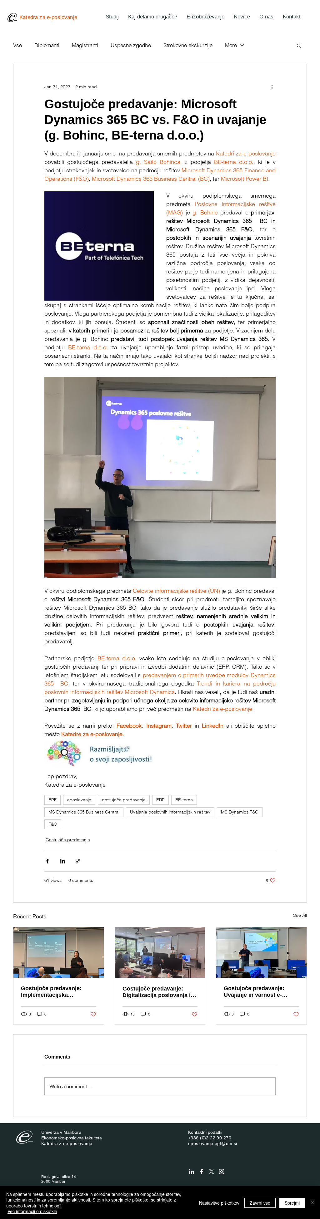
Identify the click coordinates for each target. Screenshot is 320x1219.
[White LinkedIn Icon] (191, 1171)
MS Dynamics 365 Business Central (83, 812)
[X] (211, 1171)
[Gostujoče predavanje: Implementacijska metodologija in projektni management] (58, 952)
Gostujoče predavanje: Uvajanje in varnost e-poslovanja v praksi (254, 991)
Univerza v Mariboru (61, 1132)
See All (300, 915)
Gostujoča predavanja (68, 840)
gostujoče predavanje (124, 800)
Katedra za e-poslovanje (66, 1143)
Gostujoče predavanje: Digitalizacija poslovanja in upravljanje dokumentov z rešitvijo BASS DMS (158, 992)
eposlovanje (79, 800)
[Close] (312, 1202)
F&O (52, 824)
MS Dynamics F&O (239, 812)
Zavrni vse (260, 1203)
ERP (160, 800)
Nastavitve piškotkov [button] (219, 1203)
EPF (52, 800)
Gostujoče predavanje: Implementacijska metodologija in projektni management (54, 991)
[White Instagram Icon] (221, 1171)
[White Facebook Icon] (201, 1171)
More (231, 45)
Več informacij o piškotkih (32, 1211)
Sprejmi (292, 1203)
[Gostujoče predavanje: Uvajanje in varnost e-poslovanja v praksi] (261, 952)
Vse (17, 45)
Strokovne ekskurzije (187, 45)
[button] (299, 45)
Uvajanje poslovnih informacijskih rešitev (170, 812)
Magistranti (85, 45)
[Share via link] (78, 861)
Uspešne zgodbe (131, 45)
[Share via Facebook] (47, 861)
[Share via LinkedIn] (63, 861)
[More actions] (272, 87)
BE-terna (184, 800)
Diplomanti (46, 45)
